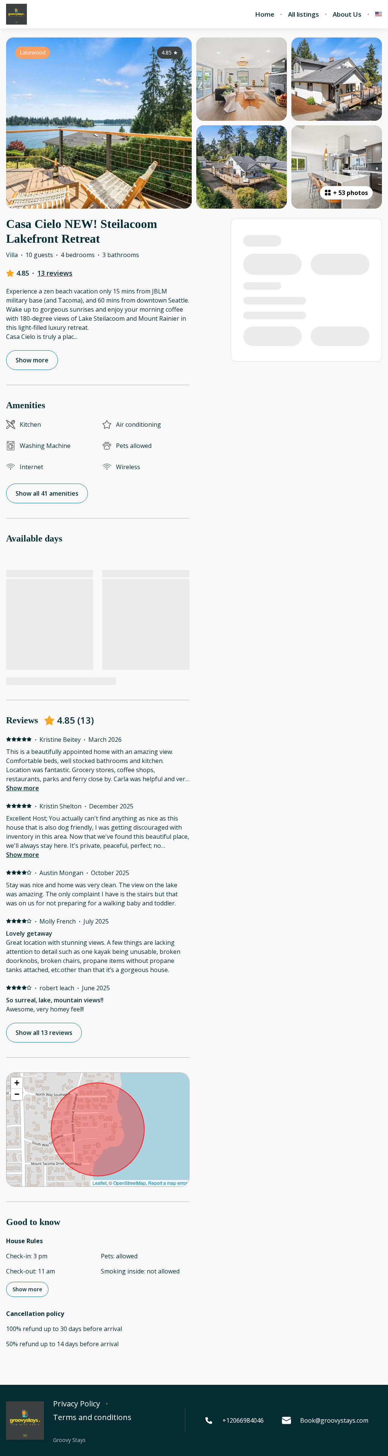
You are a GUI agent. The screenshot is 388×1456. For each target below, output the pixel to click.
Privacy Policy (76, 1404)
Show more (22, 788)
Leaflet (99, 1183)
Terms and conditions (92, 1417)
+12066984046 (243, 1420)
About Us (347, 14)
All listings (303, 14)
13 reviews (54, 273)
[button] (16, 1083)
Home (264, 14)
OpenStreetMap (129, 1183)
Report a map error (167, 1183)
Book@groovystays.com (334, 1420)
